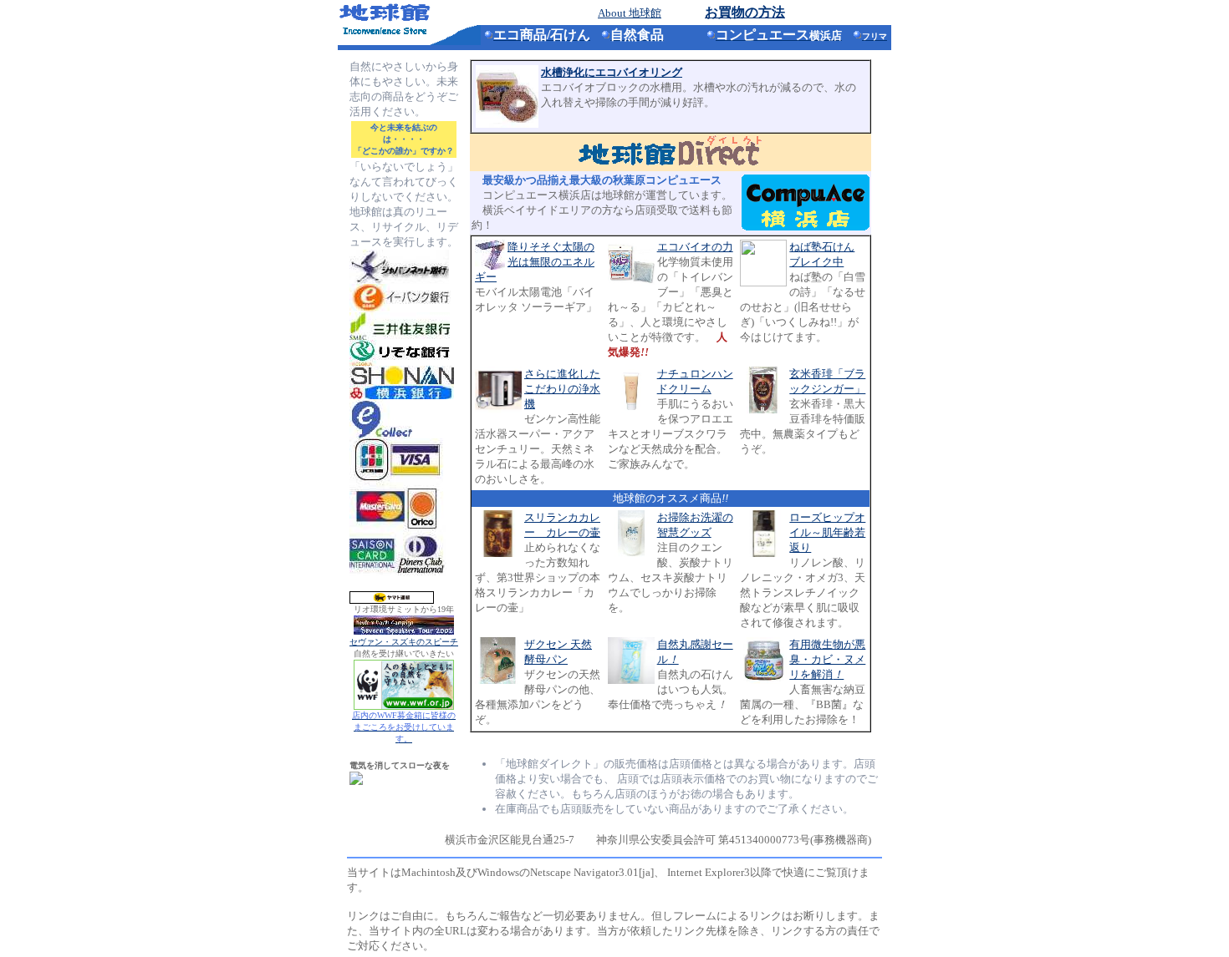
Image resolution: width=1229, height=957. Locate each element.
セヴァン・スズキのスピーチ (403, 641)
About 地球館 (629, 13)
